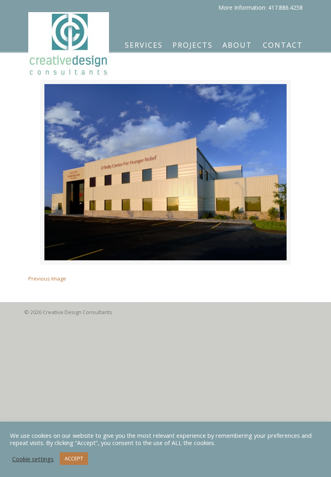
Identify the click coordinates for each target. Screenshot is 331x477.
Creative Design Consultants (68, 40)
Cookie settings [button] (33, 458)
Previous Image (47, 278)
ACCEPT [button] (74, 458)
